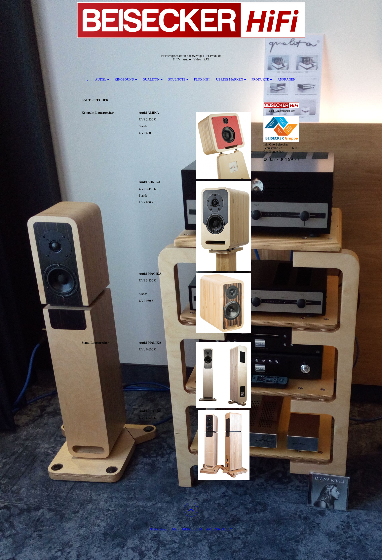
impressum (192, 529)
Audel (100, 79)
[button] (191, 509)
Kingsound (124, 79)
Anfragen (286, 79)
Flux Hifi (202, 79)
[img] (191, 20)
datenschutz (218, 529)
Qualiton (151, 79)
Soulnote (176, 79)
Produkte (260, 79)
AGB (175, 529)
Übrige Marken (229, 79)
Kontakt (159, 529)
